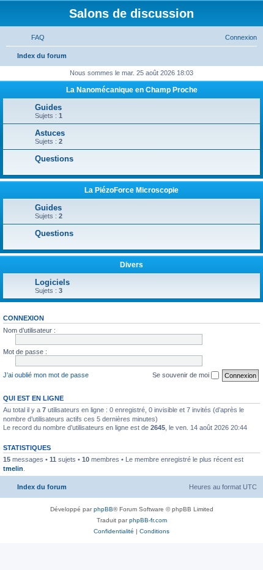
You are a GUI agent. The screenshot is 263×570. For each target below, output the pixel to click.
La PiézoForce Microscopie (131, 190)
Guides (48, 107)
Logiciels (52, 282)
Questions (54, 158)
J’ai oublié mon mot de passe (46, 375)
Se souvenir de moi (181, 375)
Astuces (50, 133)
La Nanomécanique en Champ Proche (132, 90)
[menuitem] (32, 37)
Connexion (23, 318)
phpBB (103, 509)
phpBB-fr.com (148, 520)
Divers (131, 265)
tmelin (13, 468)
